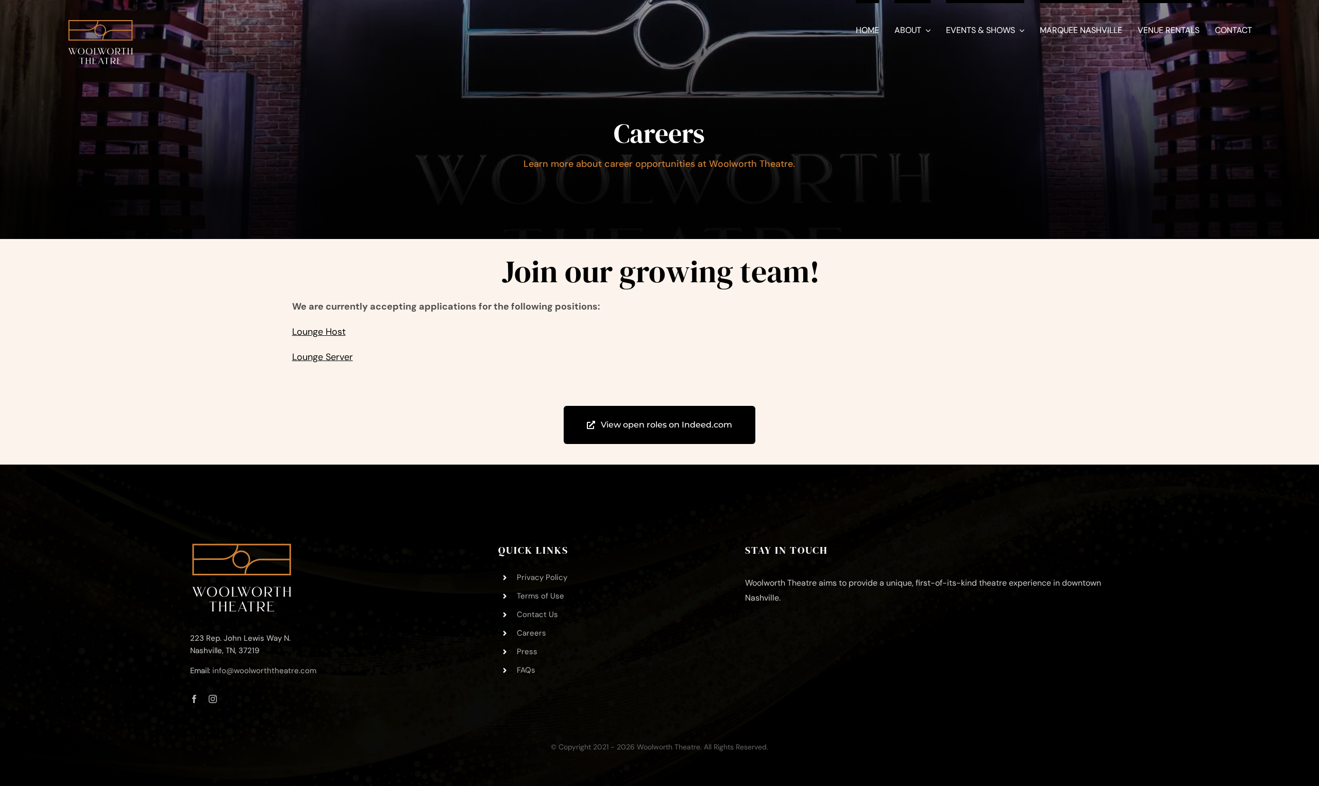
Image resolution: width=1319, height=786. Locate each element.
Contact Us (537, 614)
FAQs (526, 670)
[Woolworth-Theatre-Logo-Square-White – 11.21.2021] (100, 15)
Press (527, 651)
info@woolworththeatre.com (264, 670)
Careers (531, 633)
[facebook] (194, 699)
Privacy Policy (542, 577)
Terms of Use (540, 596)
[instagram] (213, 699)
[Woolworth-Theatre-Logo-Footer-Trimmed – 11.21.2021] (241, 548)
